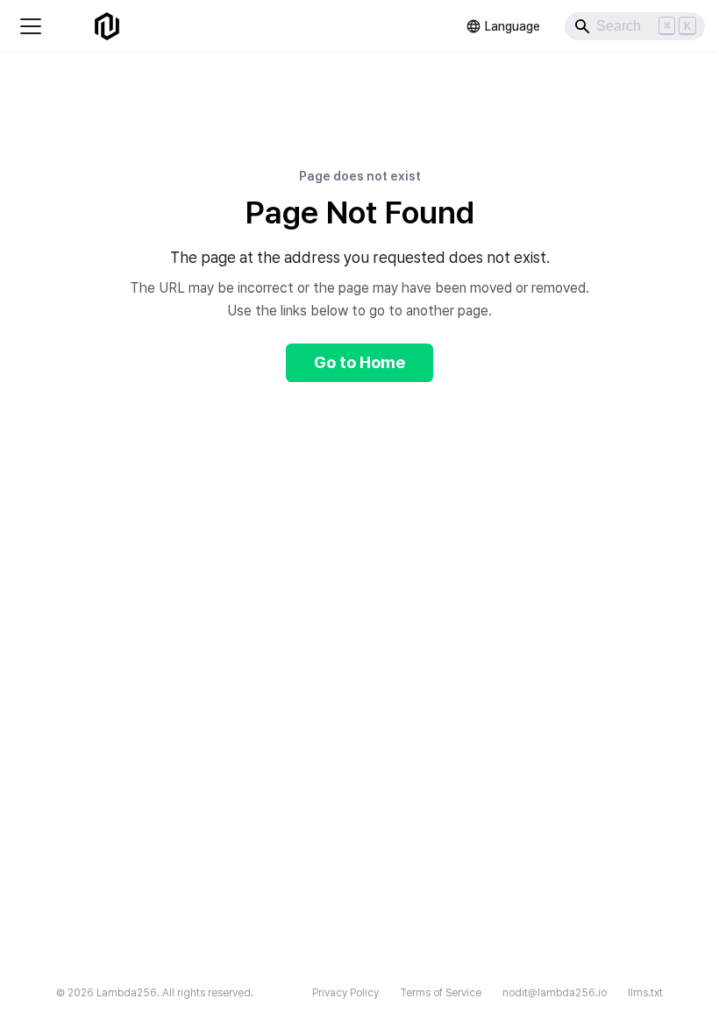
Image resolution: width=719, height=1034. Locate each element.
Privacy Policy (345, 993)
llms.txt (645, 993)
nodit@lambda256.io (554, 993)
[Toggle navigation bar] (30, 26)
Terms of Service (440, 993)
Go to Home (359, 362)
